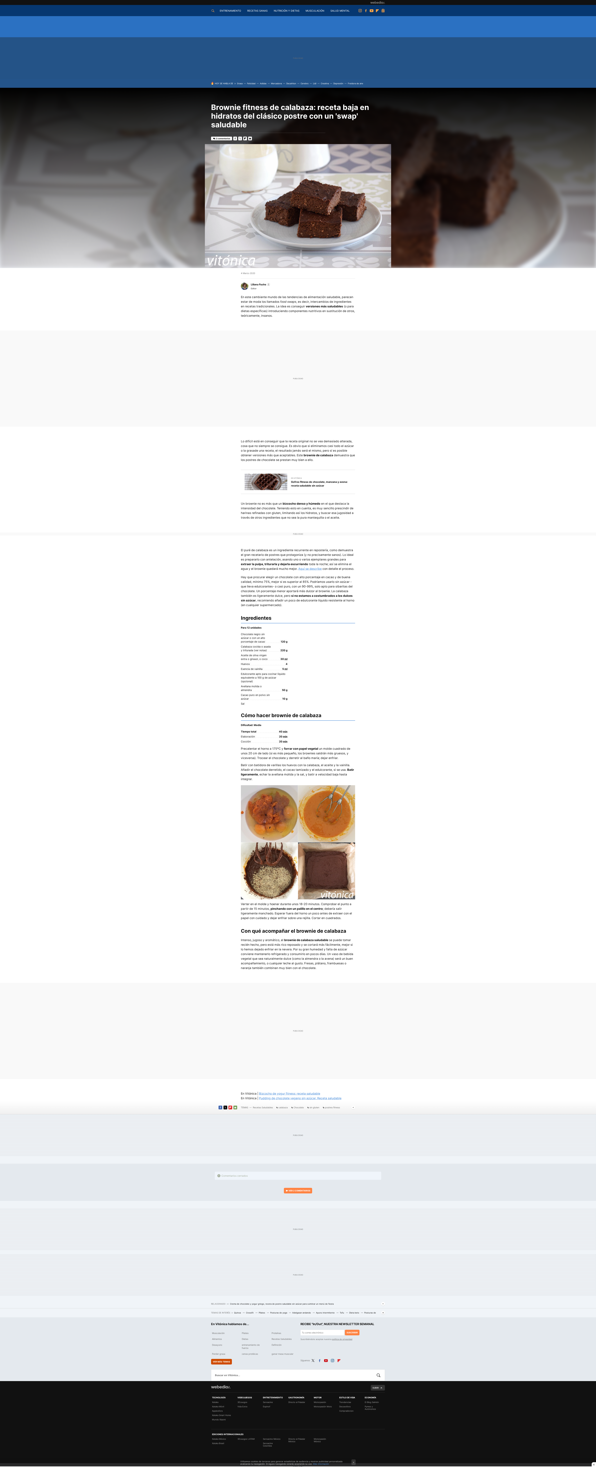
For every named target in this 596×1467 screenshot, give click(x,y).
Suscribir (352, 1332)
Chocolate (298, 1107)
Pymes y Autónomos (370, 1407)
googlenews (383, 11)
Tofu (342, 1312)
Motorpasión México (320, 1440)
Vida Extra (242, 1406)
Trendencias (345, 1402)
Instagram (360, 11)
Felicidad (251, 83)
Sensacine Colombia (268, 1444)
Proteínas (276, 1333)
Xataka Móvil (218, 1406)
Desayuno (217, 1345)
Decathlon (291, 83)
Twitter (240, 138)
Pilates (262, 1312)
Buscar (378, 1375)
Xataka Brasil (218, 1443)
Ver (299, 1190)
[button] (260, 284)
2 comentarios (223, 138)
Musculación (218, 1333)
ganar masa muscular (282, 1354)
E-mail (250, 138)
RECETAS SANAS (257, 10)
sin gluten (314, 1107)
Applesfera (217, 1411)
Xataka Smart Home (221, 1415)
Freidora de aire (355, 83)
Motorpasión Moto (323, 1406)
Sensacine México (271, 1439)
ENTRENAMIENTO (230, 10)
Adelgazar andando (302, 1312)
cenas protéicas (250, 1354)
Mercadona (276, 83)
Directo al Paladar (296, 1402)
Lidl (314, 83)
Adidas (263, 83)
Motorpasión (320, 1402)
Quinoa (238, 1312)
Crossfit (250, 1312)
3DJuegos (242, 1402)
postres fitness (332, 1107)
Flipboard (377, 11)
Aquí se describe (310, 569)
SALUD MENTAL (340, 10)
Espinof (266, 1406)
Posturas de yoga (279, 1312)
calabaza (283, 1107)
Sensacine (268, 1402)
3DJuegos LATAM (246, 1439)
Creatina (325, 83)
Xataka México (219, 1439)
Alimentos (217, 1339)
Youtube (371, 11)
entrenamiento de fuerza (251, 1346)
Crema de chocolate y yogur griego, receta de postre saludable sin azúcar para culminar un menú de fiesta (282, 1304)
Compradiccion (346, 1411)
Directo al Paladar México (296, 1440)
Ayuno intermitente (325, 1312)
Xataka (215, 1402)
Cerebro (305, 83)
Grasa (240, 83)
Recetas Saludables (263, 1107)
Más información (321, 1464)
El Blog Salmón (372, 1402)
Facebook (366, 11)
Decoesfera (344, 1406)
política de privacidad (342, 1339)
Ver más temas (221, 1361)
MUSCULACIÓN (315, 10)
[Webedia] (377, 2)
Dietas (245, 1339)
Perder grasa (218, 1354)
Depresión (338, 83)
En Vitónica (296, 478)
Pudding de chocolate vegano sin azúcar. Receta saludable (300, 1098)
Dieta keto (354, 1312)
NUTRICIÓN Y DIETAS (286, 10)
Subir (375, 1388)
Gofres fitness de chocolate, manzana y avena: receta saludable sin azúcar (319, 483)
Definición (277, 1345)
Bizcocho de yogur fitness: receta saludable (289, 1093)
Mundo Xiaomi (219, 1419)
